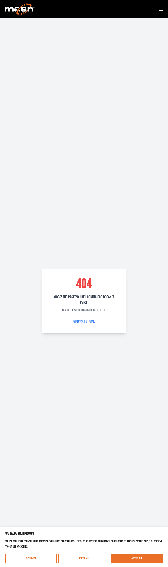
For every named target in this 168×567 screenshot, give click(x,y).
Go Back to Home (84, 321)
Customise (31, 558)
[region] (84, 547)
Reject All (84, 558)
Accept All (136, 558)
